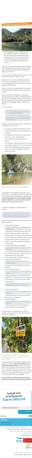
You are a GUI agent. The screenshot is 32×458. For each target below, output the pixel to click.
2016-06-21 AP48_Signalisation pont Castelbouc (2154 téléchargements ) (18, 248)
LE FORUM (27, 412)
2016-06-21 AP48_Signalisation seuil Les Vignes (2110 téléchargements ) (18, 302)
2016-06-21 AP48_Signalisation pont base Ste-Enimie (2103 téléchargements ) (17, 262)
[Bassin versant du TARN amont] (14, 401)
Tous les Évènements (6, 424)
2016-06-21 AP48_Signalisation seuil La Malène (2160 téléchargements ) (18, 292)
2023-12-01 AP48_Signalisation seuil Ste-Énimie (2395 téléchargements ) (18, 272)
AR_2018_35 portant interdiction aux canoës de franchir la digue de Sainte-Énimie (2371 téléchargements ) (18, 284)
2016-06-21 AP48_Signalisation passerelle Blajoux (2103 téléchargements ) (18, 228)
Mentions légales (19, 454)
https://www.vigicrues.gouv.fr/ (21, 147)
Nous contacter (27, 454)
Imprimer (30, 26)
